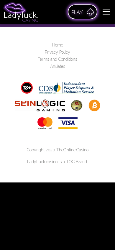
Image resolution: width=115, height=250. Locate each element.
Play (77, 12)
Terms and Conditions (57, 59)
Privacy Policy (57, 52)
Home (57, 45)
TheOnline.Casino (72, 150)
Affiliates (57, 66)
